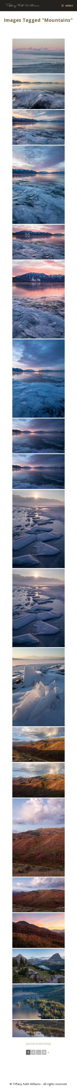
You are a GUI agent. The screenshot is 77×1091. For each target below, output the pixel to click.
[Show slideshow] (38, 1043)
